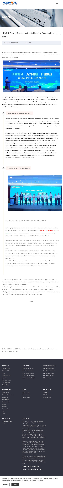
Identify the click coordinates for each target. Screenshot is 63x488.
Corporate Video (6, 382)
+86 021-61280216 (33, 466)
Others (3, 413)
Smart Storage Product (48, 368)
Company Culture (6, 370)
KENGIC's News (26, 392)
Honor (3, 373)
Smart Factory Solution (27, 368)
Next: (10, 351)
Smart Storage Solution (28, 373)
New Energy (5, 397)
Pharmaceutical (5, 402)
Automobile (4, 406)
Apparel (4, 404)
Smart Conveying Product (49, 370)
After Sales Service (6, 380)
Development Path (6, 375)
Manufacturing (5, 392)
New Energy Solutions (27, 370)
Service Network (47, 397)
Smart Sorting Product (48, 373)
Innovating (4, 377)
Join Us (4, 423)
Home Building (5, 399)
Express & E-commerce (7, 395)
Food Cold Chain (6, 409)
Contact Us (45, 392)
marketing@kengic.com (34, 469)
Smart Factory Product (48, 375)
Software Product (47, 377)
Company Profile (6, 368)
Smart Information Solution (28, 377)
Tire (3, 411)
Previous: (30, 349)
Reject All (5, 484)
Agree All (15, 484)
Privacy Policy (5, 384)
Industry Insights (26, 397)
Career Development (7, 421)
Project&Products (26, 395)
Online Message (47, 395)
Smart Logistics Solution (28, 375)
